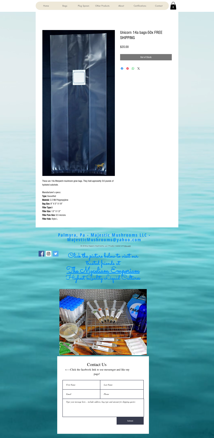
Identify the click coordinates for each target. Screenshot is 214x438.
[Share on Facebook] (122, 68)
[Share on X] (138, 68)
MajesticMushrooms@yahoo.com (104, 240)
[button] (64, 6)
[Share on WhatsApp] (133, 68)
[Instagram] (48, 254)
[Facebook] (41, 254)
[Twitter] (56, 254)
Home (44, 19)
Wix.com (127, 246)
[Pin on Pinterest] (127, 68)
